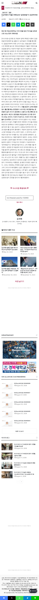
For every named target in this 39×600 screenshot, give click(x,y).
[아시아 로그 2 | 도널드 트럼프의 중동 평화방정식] (7, 465)
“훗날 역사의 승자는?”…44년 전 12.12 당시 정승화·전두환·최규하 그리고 (28, 270)
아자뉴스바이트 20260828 (22, 383)
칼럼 (10, 12)
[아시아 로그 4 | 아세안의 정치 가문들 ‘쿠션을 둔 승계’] (7, 446)
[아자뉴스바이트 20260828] (7, 385)
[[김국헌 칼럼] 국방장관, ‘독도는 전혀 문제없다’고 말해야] (10, 262)
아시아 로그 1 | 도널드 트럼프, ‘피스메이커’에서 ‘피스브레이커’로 (24, 473)
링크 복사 (19, 202)
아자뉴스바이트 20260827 (22, 393)
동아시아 (4, 12)
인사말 (12, 589)
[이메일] (28, 25)
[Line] (23, 25)
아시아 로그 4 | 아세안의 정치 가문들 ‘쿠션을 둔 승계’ (24, 445)
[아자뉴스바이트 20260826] (7, 404)
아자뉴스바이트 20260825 (22, 411)
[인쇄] (32, 25)
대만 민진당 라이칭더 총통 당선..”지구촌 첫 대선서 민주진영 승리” (28, 249)
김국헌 (4, 19)
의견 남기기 (19, 281)
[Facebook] (4, 25)
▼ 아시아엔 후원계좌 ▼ (19, 188)
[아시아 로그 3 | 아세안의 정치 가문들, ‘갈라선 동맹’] (7, 456)
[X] (8, 25)
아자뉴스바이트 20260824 (22, 421)
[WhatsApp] (13, 25)
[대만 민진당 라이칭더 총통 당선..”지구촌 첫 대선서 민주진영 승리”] (29, 241)
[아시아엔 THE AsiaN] (20, 2)
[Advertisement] (19, 308)
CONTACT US (26, 590)
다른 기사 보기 (19, 431)
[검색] (37, 3)
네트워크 (17, 589)
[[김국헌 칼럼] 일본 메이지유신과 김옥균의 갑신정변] (10, 241)
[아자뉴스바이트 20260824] (7, 423)
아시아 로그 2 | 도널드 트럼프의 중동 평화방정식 (24, 464)
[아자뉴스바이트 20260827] (7, 395)
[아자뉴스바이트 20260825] (7, 413)
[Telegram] (18, 25)
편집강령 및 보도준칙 (26, 589)
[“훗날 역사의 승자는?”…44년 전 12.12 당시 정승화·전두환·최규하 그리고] (29, 262)
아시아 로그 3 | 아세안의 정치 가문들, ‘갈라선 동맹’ (25, 455)
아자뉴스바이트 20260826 (22, 402)
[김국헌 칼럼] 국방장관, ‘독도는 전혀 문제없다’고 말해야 (10, 270)
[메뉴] (3, 3)
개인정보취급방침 (16, 590)
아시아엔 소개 (5, 589)
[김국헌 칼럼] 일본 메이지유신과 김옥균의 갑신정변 (10, 248)
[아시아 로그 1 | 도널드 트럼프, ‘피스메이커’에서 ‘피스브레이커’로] (7, 474)
